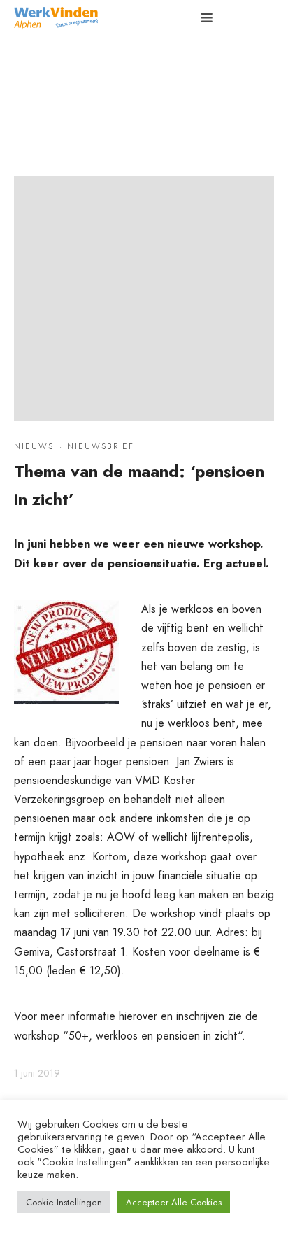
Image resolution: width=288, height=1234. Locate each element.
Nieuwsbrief (100, 446)
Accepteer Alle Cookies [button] (174, 1202)
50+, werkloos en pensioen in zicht (153, 1036)
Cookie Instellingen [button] (64, 1202)
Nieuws (34, 446)
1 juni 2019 (37, 1073)
